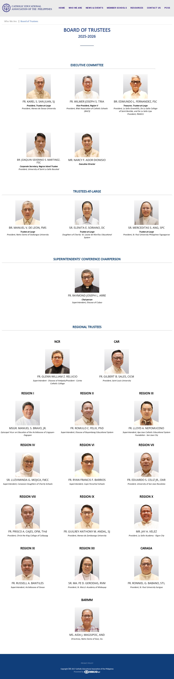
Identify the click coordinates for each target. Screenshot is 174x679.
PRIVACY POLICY (87, 663)
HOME (62, 8)
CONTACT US (154, 8)
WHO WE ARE (75, 8)
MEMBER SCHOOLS (117, 8)
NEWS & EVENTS (94, 8)
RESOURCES (136, 8)
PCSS (167, 8)
